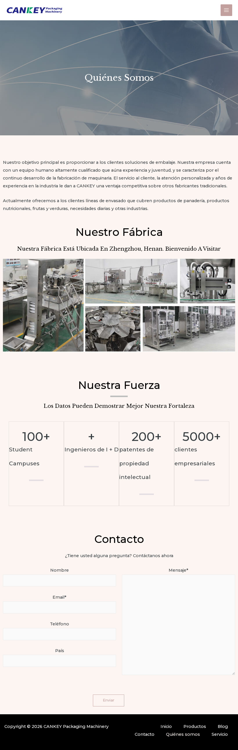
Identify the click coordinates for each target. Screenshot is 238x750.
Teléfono (59, 624)
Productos (194, 726)
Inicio (166, 726)
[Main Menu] (226, 10)
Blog (223, 726)
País (59, 650)
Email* (59, 597)
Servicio (220, 734)
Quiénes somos (183, 734)
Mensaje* (178, 570)
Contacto (144, 734)
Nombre (59, 570)
